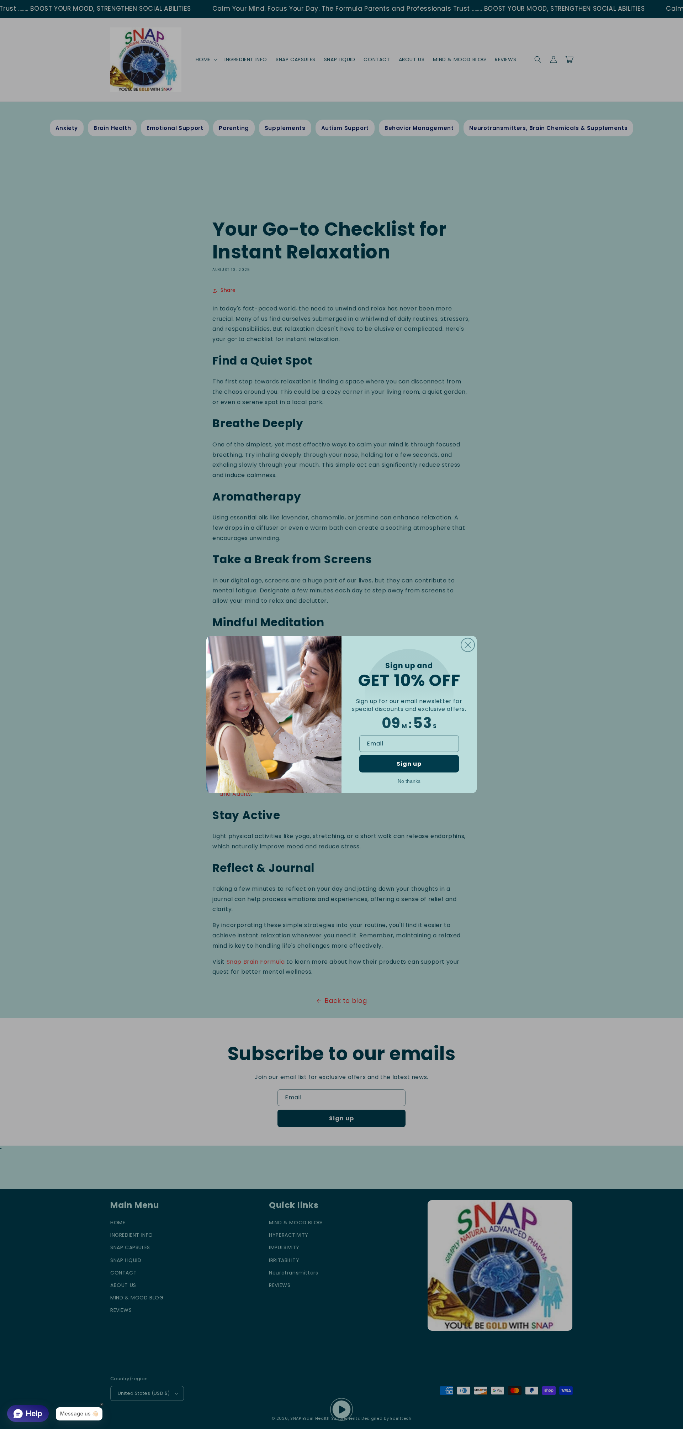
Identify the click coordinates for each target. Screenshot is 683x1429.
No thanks (409, 781)
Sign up (409, 763)
